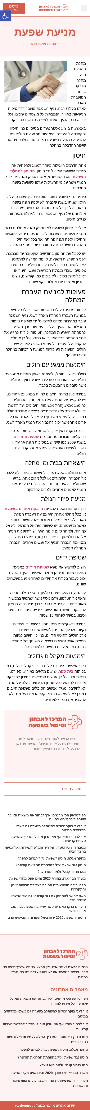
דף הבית (54, 43)
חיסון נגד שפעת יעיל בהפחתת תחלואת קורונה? (50, 865)
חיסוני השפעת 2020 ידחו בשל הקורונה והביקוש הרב (47, 917)
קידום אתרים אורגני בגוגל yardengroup (45, 1105)
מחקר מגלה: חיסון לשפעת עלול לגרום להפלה (51, 858)
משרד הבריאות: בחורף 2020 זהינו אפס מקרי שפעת (47, 878)
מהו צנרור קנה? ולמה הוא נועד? (61, 872)
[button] (84, 8)
